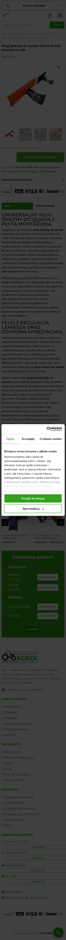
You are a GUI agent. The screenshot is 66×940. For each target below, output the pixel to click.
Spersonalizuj (31, 508)
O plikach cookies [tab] (51, 438)
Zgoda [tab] (10, 438)
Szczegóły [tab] (28, 438)
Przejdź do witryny (33, 498)
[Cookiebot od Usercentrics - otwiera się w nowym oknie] (47, 429)
